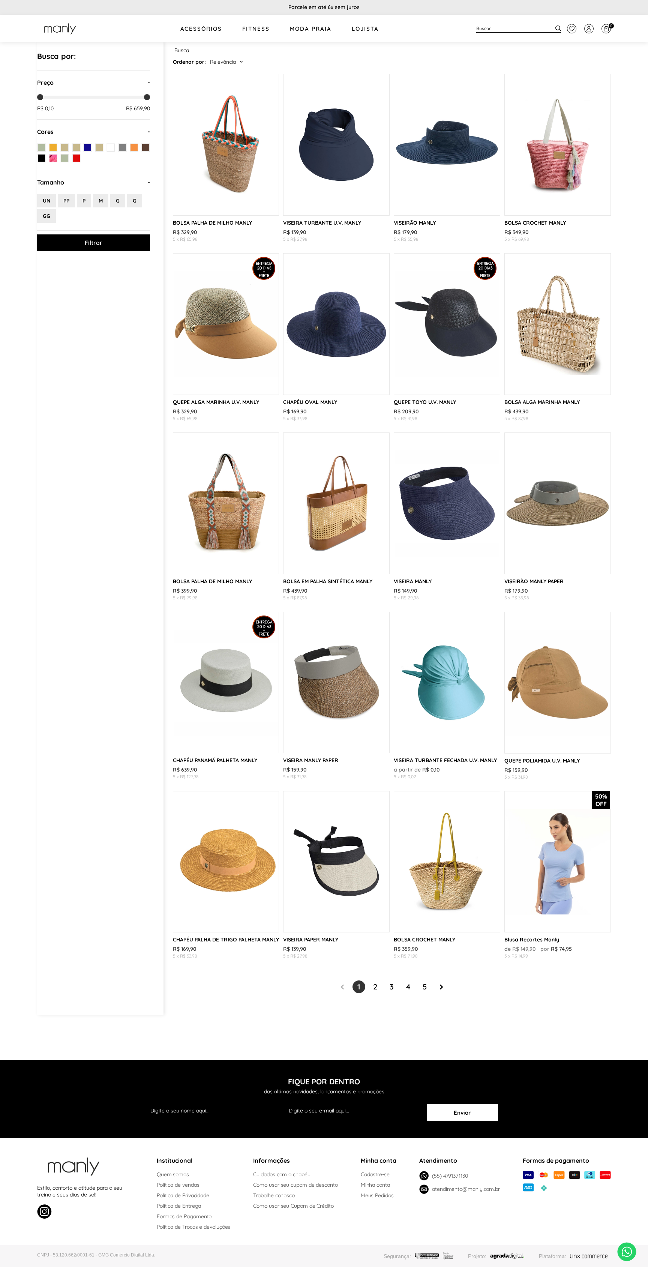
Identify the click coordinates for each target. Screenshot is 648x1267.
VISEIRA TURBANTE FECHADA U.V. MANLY (445, 760)
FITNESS (256, 29)
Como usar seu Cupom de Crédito (293, 1205)
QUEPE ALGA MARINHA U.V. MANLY (216, 402)
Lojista (365, 29)
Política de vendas (178, 1184)
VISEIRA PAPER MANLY (310, 939)
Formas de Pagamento (184, 1216)
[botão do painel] (571, 28)
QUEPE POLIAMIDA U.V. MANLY (542, 760)
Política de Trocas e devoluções (194, 1226)
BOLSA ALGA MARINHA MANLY (542, 402)
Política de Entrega (179, 1205)
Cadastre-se (375, 1174)
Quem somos (173, 1174)
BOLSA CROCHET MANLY (535, 222)
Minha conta (375, 1184)
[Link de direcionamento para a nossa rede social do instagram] (44, 1212)
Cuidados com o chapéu (281, 1174)
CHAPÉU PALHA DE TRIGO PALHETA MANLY (226, 939)
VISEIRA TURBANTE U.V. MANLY (322, 222)
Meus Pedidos (377, 1195)
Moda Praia (311, 29)
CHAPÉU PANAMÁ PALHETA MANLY (215, 760)
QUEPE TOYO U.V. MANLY (425, 402)
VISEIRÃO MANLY (415, 222)
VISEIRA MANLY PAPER (310, 760)
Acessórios (201, 29)
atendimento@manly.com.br (466, 1189)
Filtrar (93, 242)
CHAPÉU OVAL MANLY (310, 402)
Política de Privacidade (183, 1195)
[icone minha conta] (589, 28)
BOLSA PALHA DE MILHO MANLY (212, 222)
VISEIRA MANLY (413, 581)
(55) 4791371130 (450, 1175)
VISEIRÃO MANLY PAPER (534, 581)
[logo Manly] (59, 28)
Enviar (462, 1112)
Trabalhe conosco (274, 1195)
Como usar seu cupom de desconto (295, 1184)
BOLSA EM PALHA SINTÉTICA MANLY (327, 581)
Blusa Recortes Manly (531, 939)
